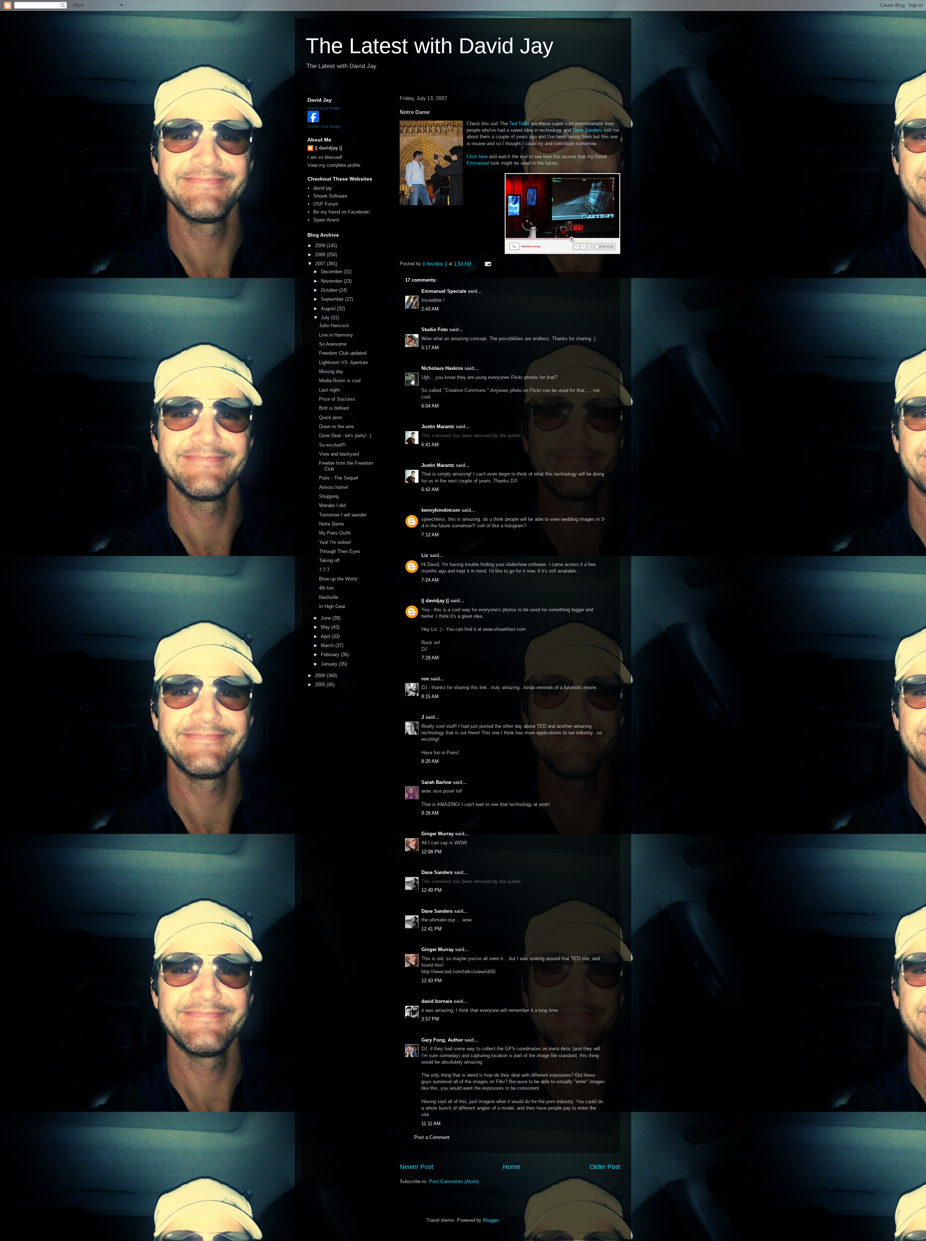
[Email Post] (487, 263)
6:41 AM (430, 444)
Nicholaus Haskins (442, 368)
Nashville (328, 597)
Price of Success (337, 399)
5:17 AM (430, 347)
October (330, 290)
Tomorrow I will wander (342, 515)
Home (511, 1166)
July (326, 317)
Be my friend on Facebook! (341, 212)
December (332, 271)
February (331, 654)
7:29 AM (430, 657)
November (332, 281)
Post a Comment (432, 1137)
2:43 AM (430, 309)
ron (425, 678)
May (326, 627)
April (326, 636)
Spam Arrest (326, 220)
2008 (321, 254)
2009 (321, 245)
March (328, 645)
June (326, 618)
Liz (424, 555)
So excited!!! (332, 445)
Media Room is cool (340, 380)
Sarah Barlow (436, 782)
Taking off (329, 560)
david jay (322, 188)
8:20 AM (430, 761)
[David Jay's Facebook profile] (313, 120)
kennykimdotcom (440, 510)
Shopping (329, 496)
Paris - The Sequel (338, 478)
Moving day (331, 371)
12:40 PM (431, 890)
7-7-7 (324, 570)
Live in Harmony (336, 335)
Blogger (490, 1220)
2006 (321, 675)
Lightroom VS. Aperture (343, 362)
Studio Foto (434, 329)
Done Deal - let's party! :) (345, 435)
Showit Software (330, 196)
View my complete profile (333, 165)
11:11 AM (431, 1123)
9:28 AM (430, 813)
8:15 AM (430, 696)
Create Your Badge (324, 126)
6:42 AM (430, 489)
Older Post (605, 1166)
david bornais (436, 1001)
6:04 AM (430, 406)
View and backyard (339, 454)
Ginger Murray (437, 833)
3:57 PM (430, 1019)
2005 (321, 684)
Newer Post (416, 1166)
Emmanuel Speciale (443, 291)
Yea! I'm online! (335, 542)
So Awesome (333, 344)
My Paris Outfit (335, 533)
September (333, 299)
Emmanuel (478, 163)
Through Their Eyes (339, 551)
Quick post (330, 417)
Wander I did (332, 505)
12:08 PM (431, 851)
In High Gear (332, 606)
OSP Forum (325, 204)
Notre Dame (331, 524)
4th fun (326, 588)
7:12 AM (430, 534)
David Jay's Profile (323, 108)
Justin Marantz (437, 426)
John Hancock (334, 325)
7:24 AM (430, 580)
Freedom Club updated (342, 353)
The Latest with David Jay (429, 46)
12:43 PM (431, 980)
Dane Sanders (587, 130)
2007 (321, 263)
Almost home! (333, 487)
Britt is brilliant (334, 408)
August (329, 308)
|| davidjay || (435, 600)
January (330, 664)
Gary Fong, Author (442, 1040)
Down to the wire (336, 426)
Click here (477, 156)
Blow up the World (338, 579)
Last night (329, 390)
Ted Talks (519, 123)
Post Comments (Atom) (454, 1181)
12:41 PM (431, 929)
